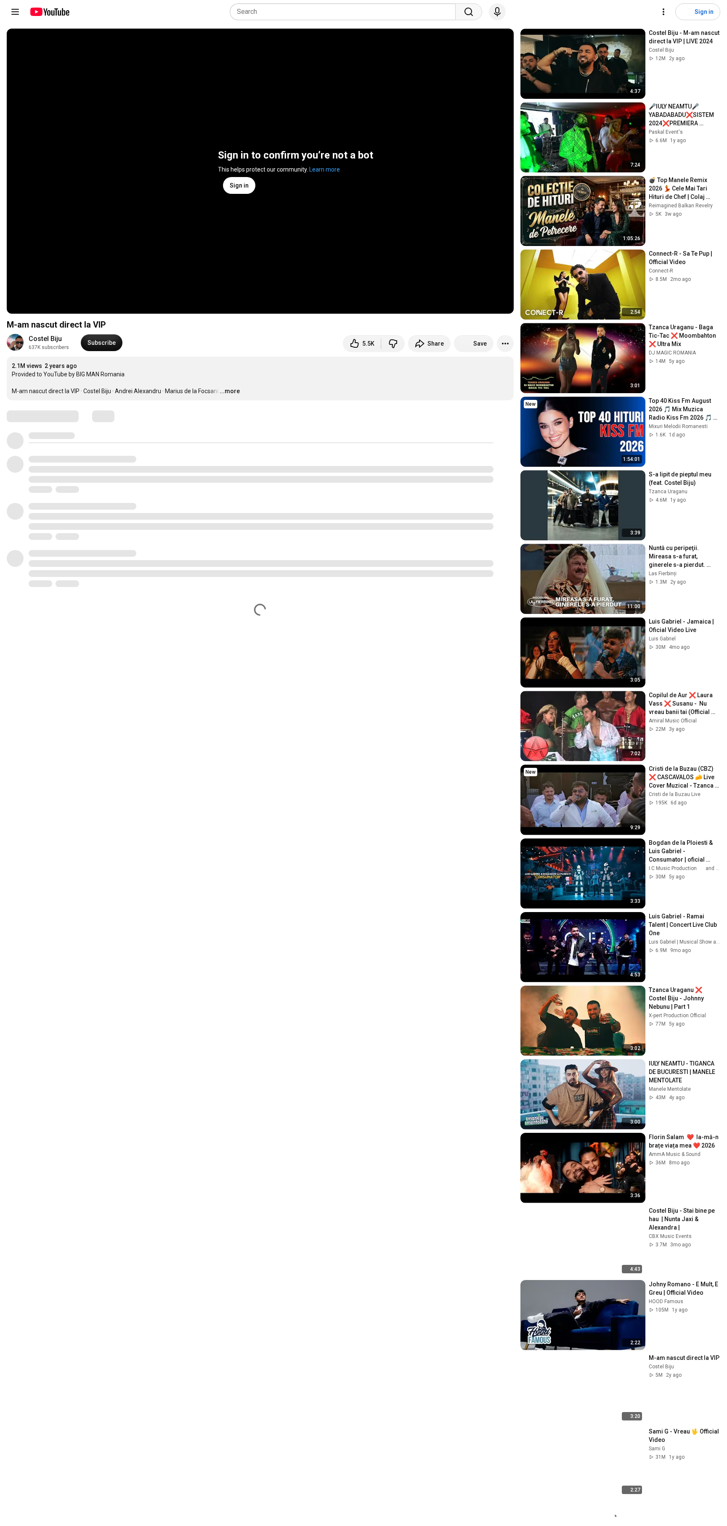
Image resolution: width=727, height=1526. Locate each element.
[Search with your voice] (497, 11)
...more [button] (230, 391)
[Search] (468, 11)
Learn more (324, 169)
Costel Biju (45, 339)
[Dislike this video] (393, 343)
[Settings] (663, 12)
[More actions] (505, 343)
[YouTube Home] (49, 12)
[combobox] (345, 12)
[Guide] (15, 12)
